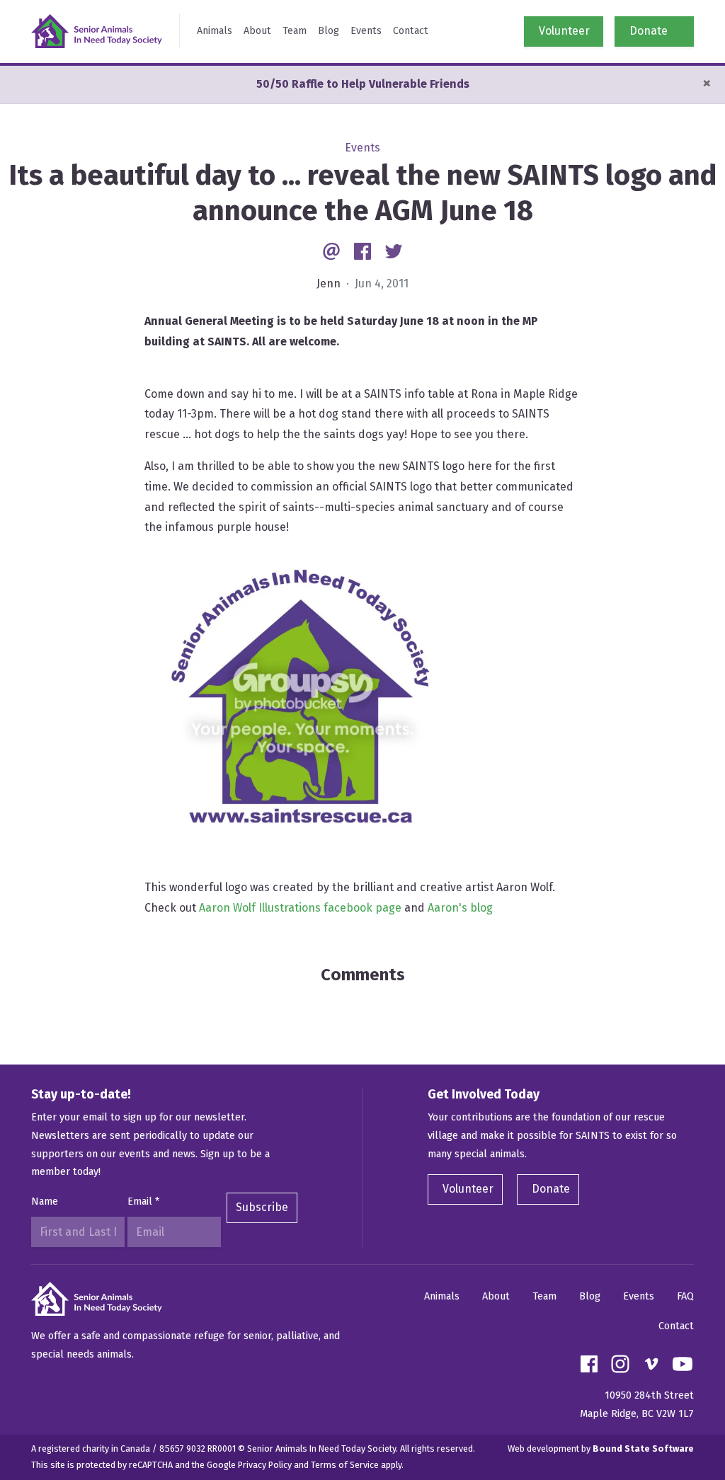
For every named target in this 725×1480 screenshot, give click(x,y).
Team (294, 31)
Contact (410, 31)
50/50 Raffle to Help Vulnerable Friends (362, 84)
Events (366, 31)
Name (44, 1201)
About (257, 31)
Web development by (601, 1448)
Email (143, 1201)
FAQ (685, 1296)
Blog (328, 31)
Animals (214, 31)
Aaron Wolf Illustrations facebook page (300, 907)
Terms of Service (345, 1464)
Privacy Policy (265, 1464)
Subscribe (262, 1207)
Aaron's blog (460, 907)
